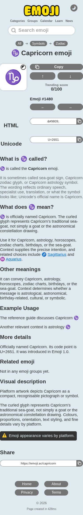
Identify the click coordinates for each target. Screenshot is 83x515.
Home (27, 484)
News (69, 21)
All (19, 43)
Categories (17, 21)
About (56, 484)
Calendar (46, 21)
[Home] (42, 10)
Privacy (27, 492)
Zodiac (61, 43)
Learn (59, 21)
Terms (56, 492)
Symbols (38, 43)
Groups (32, 21)
